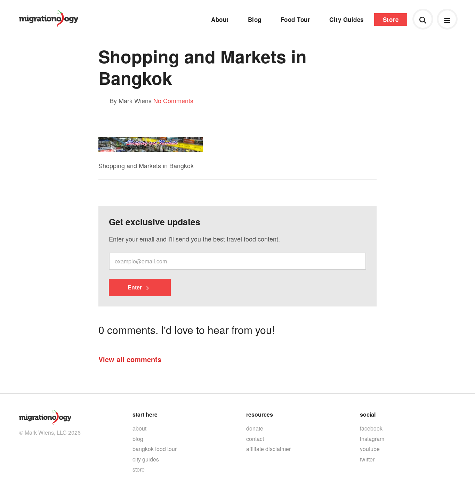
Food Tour (296, 19)
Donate (254, 428)
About (220, 19)
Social (368, 414)
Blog (254, 19)
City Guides (346, 19)
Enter (135, 287)
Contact (255, 439)
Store (391, 19)
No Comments (173, 100)
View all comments (129, 359)
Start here (145, 414)
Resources (259, 414)
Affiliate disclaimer (268, 449)
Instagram (372, 439)
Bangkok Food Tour (154, 449)
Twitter (367, 459)
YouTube (370, 449)
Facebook (371, 428)
